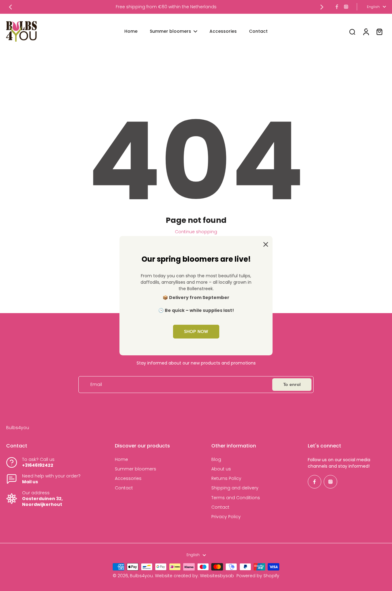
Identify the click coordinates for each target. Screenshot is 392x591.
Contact (124, 488)
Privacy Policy (226, 517)
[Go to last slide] (10, 7)
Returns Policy (226, 478)
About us (221, 469)
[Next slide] (321, 7)
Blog (216, 459)
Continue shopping (196, 232)
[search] (352, 31)
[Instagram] (346, 6)
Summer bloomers (135, 469)
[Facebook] (336, 6)
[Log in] (365, 31)
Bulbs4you (141, 576)
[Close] (264, 243)
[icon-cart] (379, 31)
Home (121, 459)
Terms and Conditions (235, 498)
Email (96, 384)
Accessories (128, 478)
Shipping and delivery (234, 488)
